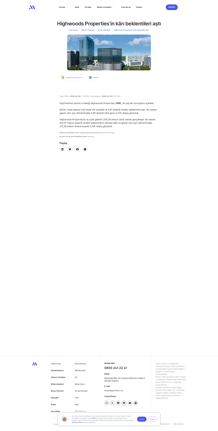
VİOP (77, 398)
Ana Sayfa (74, 30)
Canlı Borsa (126, 7)
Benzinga (91, 136)
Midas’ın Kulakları (104, 7)
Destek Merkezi (57, 370)
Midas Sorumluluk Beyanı (106, 133)
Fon (76, 377)
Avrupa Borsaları (81, 391)
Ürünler (62, 7)
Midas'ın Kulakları (58, 377)
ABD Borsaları (80, 370)
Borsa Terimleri (57, 391)
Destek (139, 7)
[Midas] (32, 7)
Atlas (77, 7)
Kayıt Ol (172, 7)
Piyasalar (55, 398)
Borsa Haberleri (104, 30)
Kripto (53, 404)
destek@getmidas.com (113, 390)
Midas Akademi (57, 384)
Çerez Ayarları (178, 424)
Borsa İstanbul (80, 364)
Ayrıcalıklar (55, 411)
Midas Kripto (80, 384)
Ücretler (88, 7)
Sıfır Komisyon (80, 411)
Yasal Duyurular (163, 424)
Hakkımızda (56, 364)
